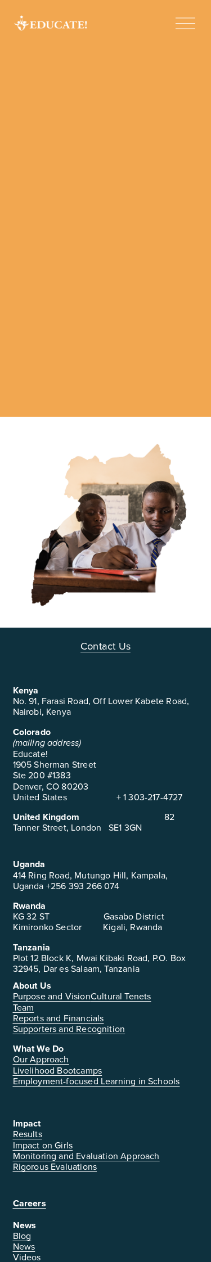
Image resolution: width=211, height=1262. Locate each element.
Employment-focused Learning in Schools (96, 1081)
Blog (22, 1236)
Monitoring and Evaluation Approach (86, 1156)
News (24, 1246)
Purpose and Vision (52, 996)
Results (27, 1134)
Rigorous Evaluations (55, 1166)
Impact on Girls (43, 1145)
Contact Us (105, 646)
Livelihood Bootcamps (57, 1070)
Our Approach (41, 1059)
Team (23, 1007)
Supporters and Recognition (69, 1029)
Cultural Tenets (121, 996)
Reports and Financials (58, 1018)
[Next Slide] (179, 522)
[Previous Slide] (31, 522)
